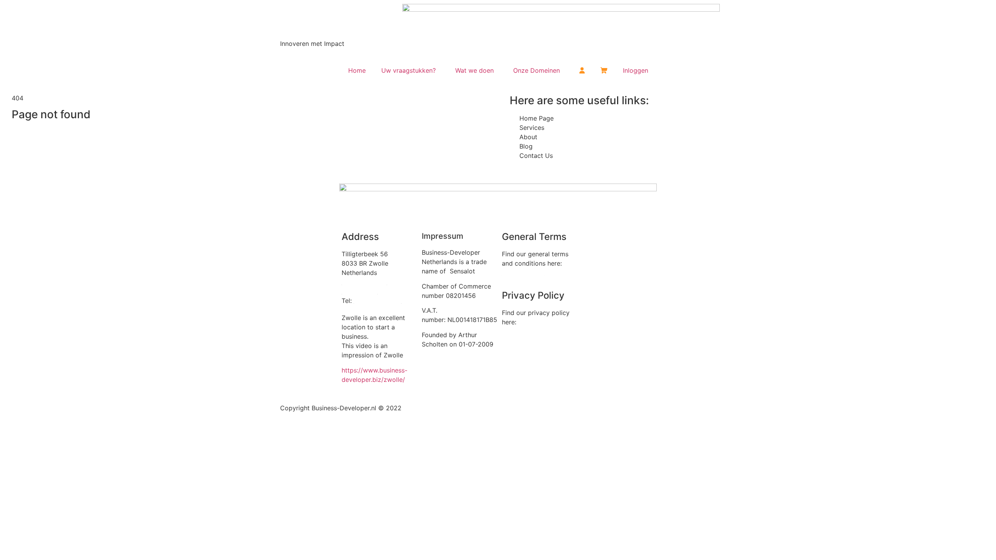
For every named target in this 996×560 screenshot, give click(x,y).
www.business (384, 370)
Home (357, 70)
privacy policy (523, 337)
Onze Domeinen (536, 70)
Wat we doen (474, 70)
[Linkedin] (591, 242)
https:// (352, 370)
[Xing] (613, 242)
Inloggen (635, 70)
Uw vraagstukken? (408, 70)
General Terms (523, 272)
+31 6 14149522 (377, 300)
